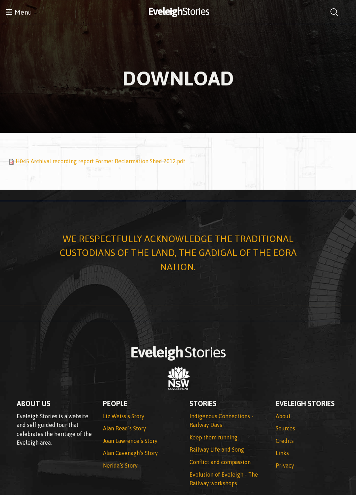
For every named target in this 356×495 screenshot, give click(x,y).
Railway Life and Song (216, 449)
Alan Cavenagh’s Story (130, 453)
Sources (285, 428)
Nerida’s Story (120, 465)
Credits (285, 441)
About (283, 416)
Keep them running (213, 437)
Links (282, 453)
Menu (19, 12)
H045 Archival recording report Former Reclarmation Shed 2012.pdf (100, 161)
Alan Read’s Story (124, 428)
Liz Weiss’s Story (123, 416)
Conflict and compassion (220, 462)
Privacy (285, 465)
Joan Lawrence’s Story (130, 441)
